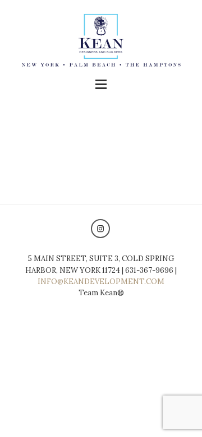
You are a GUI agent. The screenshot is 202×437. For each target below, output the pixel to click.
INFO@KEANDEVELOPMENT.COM (101, 281)
